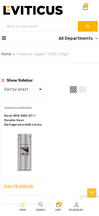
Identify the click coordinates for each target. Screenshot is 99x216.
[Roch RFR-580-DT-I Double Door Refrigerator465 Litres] (24, 135)
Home (6, 54)
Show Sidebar (19, 80)
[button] (85, 8)
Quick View (25, 164)
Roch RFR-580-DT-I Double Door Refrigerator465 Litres (23, 120)
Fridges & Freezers (18, 108)
